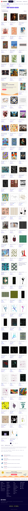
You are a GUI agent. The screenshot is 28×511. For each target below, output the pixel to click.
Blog (1, 487)
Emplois (8, 492)
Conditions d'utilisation (3, 501)
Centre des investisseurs (8, 485)
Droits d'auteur (15, 490)
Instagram (23, 483)
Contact (14, 491)
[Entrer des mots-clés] (14, 1)
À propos (8, 483)
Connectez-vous (3, 489)
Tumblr (22, 487)
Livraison (14, 483)
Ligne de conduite (15, 487)
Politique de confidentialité (9, 501)
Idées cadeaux (3, 483)
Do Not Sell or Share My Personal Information (18, 501)
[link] (8, 7)
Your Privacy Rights (15, 493)
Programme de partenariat (8, 487)
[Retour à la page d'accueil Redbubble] (4, 1)
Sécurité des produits (15, 489)
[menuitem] (2, 4)
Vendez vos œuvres (8, 490)
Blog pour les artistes (8, 494)
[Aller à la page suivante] (17, 443)
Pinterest (23, 488)
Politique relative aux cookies (4, 502)
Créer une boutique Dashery (9, 496)
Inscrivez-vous (3, 490)
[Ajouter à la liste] (8, 22)
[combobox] (11, 1)
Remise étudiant (3, 488)
